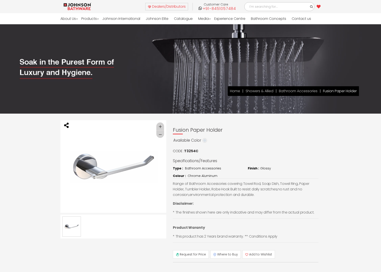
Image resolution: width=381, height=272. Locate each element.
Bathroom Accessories (298, 91)
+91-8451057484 (219, 8)
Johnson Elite (151, 18)
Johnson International (118, 18)
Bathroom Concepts (258, 18)
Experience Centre (221, 18)
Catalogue (176, 18)
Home (235, 91)
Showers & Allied (259, 91)
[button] (311, 6)
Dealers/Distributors (168, 6)
